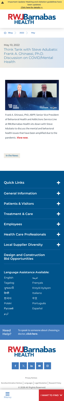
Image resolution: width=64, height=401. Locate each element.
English (8, 277)
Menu (7, 397)
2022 (22, 33)
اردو (6, 313)
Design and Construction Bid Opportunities (24, 256)
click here (31, 334)
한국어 (7, 298)
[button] (51, 395)
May (33, 33)
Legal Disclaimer (40, 383)
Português (39, 303)
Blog (10, 33)
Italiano (37, 293)
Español (37, 308)
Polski (7, 303)
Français (37, 282)
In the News (12, 155)
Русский (8, 308)
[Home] (32, 19)
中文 (34, 298)
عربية (35, 277)
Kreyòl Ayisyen (41, 287)
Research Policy (55, 383)
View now (22, 138)
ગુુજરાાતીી (9, 287)
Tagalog (9, 282)
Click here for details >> (32, 7)
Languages (28, 383)
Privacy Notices (31, 378)
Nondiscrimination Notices (11, 383)
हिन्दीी (6, 293)
